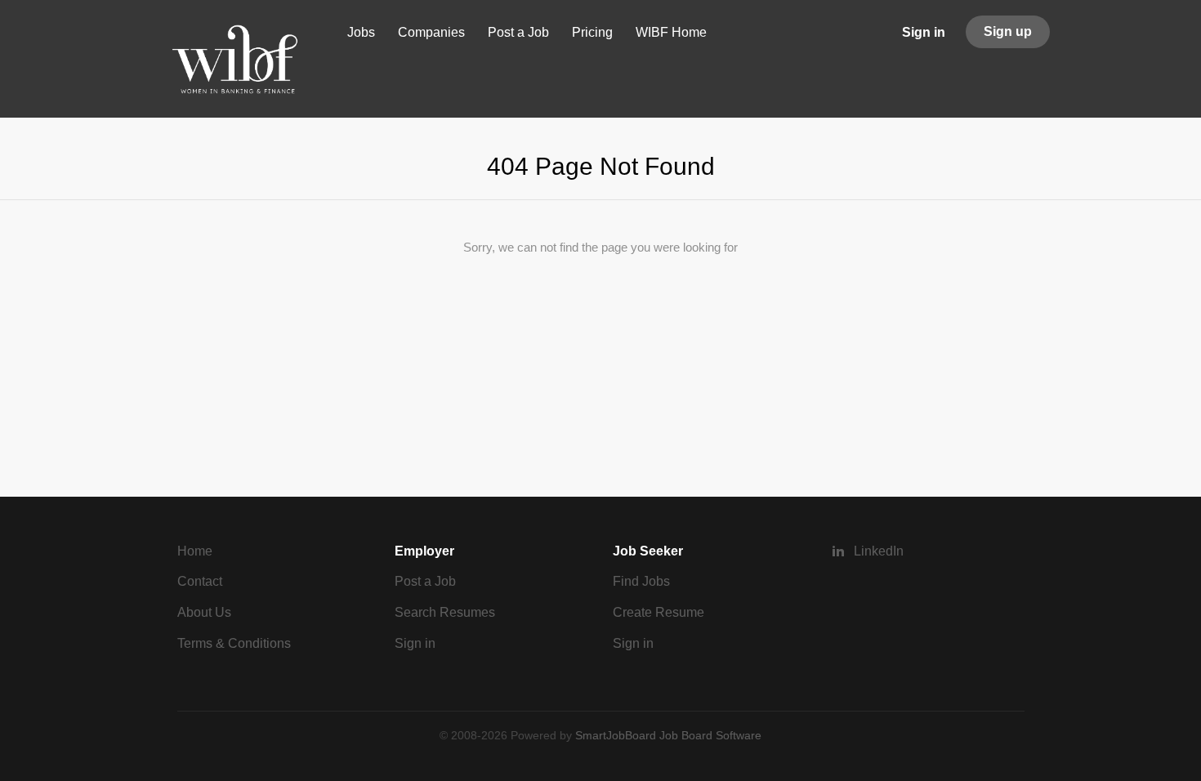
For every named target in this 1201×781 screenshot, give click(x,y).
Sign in (923, 32)
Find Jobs (641, 581)
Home (194, 551)
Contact (199, 581)
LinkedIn (879, 551)
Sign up (1008, 31)
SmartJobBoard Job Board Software (668, 735)
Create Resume (658, 612)
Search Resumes (445, 612)
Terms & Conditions (234, 643)
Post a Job (425, 581)
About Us (204, 612)
